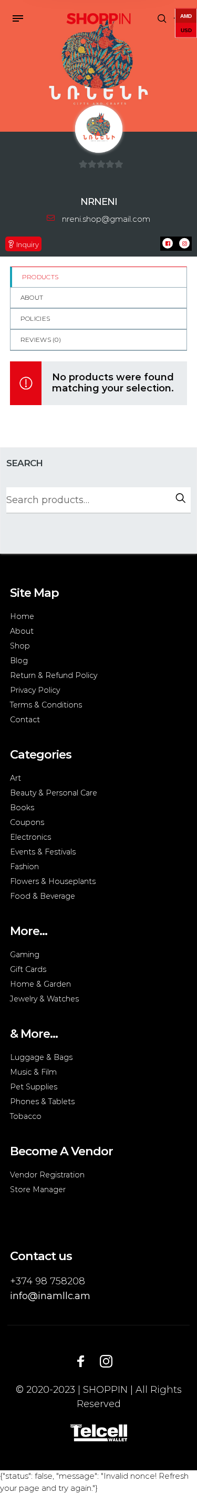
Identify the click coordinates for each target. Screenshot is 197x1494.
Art (15, 778)
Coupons (27, 822)
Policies (35, 318)
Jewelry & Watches (44, 999)
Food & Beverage (42, 896)
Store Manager (38, 1189)
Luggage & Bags (41, 1057)
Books (22, 807)
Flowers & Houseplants (53, 881)
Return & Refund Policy (53, 675)
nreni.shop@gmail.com (106, 219)
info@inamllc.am (50, 1296)
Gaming (24, 954)
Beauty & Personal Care (53, 793)
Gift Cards (28, 969)
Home (22, 616)
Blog (19, 660)
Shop (20, 646)
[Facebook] (81, 1360)
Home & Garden (40, 984)
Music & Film (33, 1072)
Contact (25, 719)
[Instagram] (106, 1360)
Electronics (30, 837)
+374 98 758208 (47, 1281)
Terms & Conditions (46, 705)
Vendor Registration (47, 1175)
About (32, 297)
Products (40, 277)
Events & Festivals (43, 852)
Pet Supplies (33, 1087)
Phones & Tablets (42, 1101)
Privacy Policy (35, 690)
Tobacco (26, 1116)
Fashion (24, 866)
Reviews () (40, 339)
